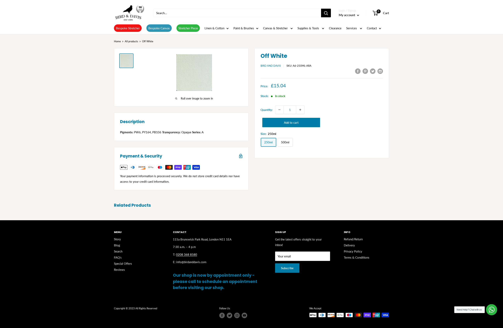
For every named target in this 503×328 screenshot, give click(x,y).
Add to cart (291, 122)
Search (118, 251)
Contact (372, 28)
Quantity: (267, 109)
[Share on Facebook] (358, 71)
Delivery (349, 245)
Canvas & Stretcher (275, 28)
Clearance (335, 28)
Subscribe (287, 268)
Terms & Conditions (356, 257)
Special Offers (123, 263)
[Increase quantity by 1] (300, 110)
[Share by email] (380, 71)
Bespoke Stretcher (128, 28)
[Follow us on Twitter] (229, 315)
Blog (117, 245)
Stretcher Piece (188, 28)
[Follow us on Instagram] (237, 315)
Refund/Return (353, 239)
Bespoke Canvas (159, 28)
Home (117, 41)
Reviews (119, 269)
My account (347, 15)
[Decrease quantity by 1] (279, 110)
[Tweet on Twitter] (372, 71)
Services (352, 28)
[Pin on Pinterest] (365, 71)
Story (117, 239)
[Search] (326, 13)
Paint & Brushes (243, 28)
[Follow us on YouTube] (244, 315)
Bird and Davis (271, 65)
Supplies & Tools (308, 28)
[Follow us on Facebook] (222, 315)
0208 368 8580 (186, 254)
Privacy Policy (353, 251)
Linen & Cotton (214, 28)
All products (131, 41)
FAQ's (118, 257)
